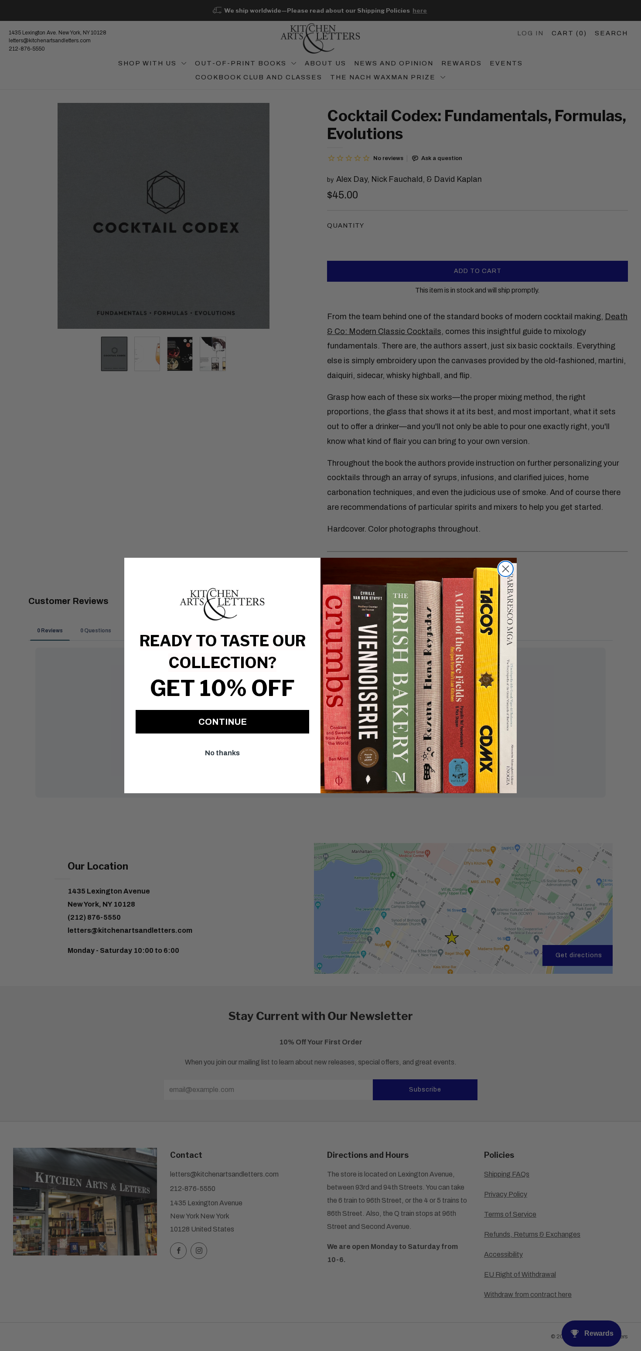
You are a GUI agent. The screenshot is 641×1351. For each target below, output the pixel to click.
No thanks (222, 753)
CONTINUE (222, 722)
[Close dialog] (505, 569)
